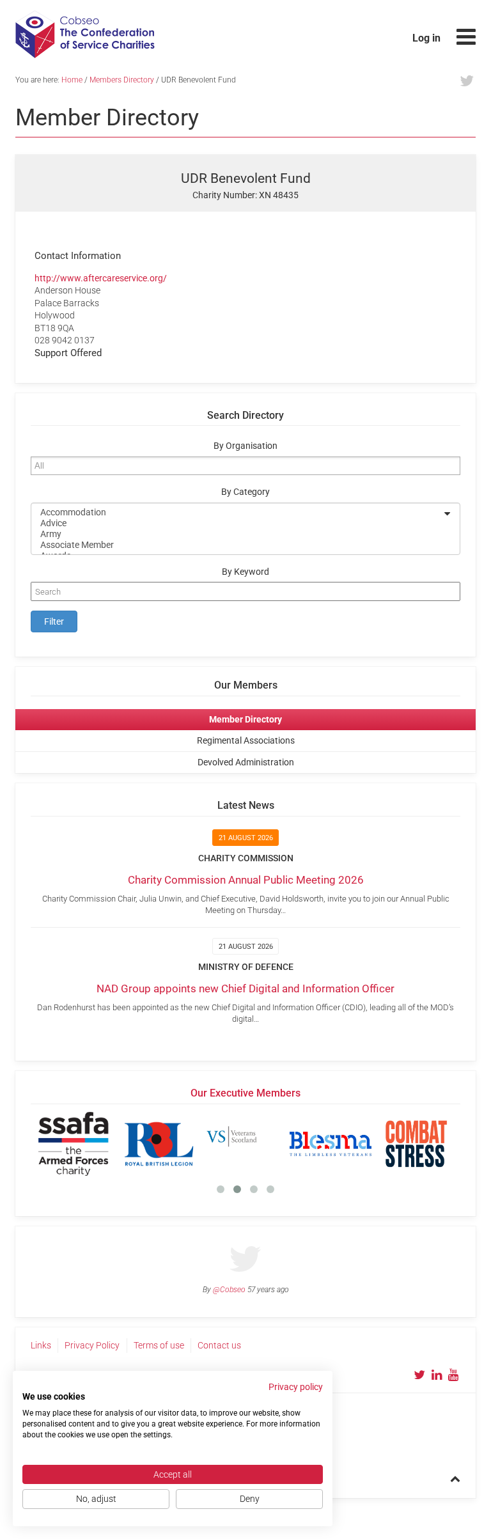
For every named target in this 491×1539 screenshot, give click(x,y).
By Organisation (245, 446)
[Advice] (237, 523)
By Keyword (245, 571)
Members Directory (122, 79)
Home (71, 79)
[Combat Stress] (416, 1144)
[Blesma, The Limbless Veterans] (330, 1144)
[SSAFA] (73, 1144)
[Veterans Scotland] (245, 1144)
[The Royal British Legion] (159, 1144)
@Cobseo (229, 1289)
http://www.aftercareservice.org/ (101, 278)
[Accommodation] (237, 512)
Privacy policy (296, 1387)
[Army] (237, 534)
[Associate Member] (237, 545)
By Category (245, 492)
